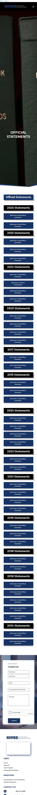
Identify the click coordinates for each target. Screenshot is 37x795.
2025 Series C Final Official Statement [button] (18, 241)
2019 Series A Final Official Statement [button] (18, 526)
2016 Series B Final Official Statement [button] (18, 593)
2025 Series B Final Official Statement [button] (18, 250)
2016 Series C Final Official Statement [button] (18, 601)
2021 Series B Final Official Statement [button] (18, 501)
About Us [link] (7, 765)
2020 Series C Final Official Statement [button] (18, 333)
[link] (15, 6)
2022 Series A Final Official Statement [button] (18, 300)
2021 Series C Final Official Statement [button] (18, 493)
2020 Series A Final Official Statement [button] (18, 317)
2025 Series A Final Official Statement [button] (18, 259)
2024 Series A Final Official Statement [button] (18, 443)
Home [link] (6, 763)
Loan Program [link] (8, 768)
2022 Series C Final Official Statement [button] (18, 275)
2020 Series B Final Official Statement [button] (18, 325)
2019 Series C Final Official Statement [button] (18, 543)
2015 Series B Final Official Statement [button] (18, 391)
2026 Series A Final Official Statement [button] (18, 225)
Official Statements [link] (10, 782)
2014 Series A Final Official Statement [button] (18, 634)
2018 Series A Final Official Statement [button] (18, 560)
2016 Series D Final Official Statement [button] (18, 609)
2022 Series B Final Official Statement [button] (18, 292)
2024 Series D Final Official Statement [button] (18, 419)
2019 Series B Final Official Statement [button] (18, 534)
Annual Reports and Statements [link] (14, 780)
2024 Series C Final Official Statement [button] (18, 427)
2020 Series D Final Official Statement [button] (18, 341)
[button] (33, 6)
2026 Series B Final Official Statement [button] (18, 216)
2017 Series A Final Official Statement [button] (18, 358)
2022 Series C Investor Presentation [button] (18, 284)
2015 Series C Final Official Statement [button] (18, 399)
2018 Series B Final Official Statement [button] (18, 568)
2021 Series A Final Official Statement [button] (18, 509)
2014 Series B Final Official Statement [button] (18, 642)
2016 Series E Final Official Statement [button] (18, 617)
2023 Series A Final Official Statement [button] (18, 468)
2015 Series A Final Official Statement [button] (18, 383)
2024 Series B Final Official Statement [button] (18, 435)
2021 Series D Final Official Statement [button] (18, 485)
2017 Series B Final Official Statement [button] (18, 366)
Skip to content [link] (4, 1)
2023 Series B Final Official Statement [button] (18, 460)
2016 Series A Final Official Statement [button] (18, 585)
